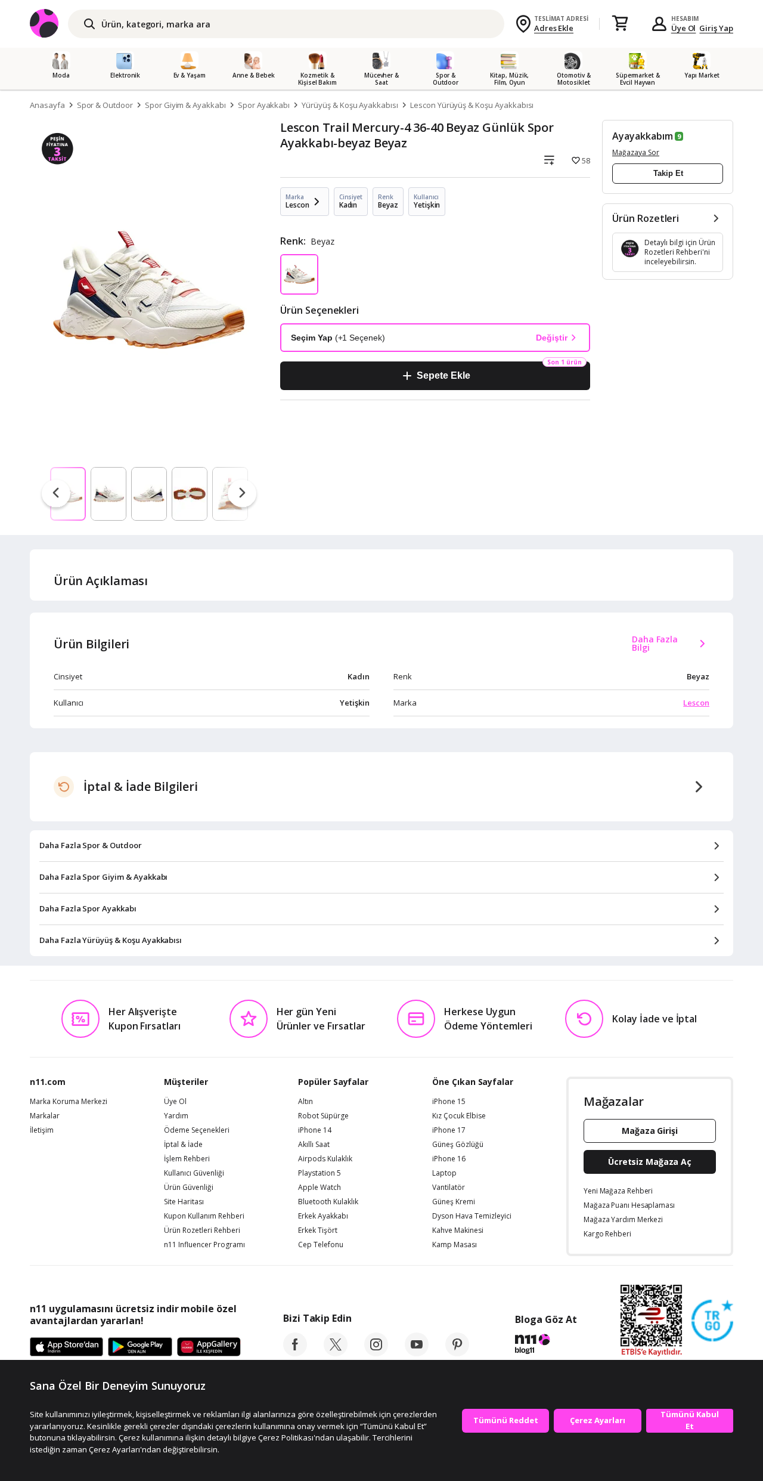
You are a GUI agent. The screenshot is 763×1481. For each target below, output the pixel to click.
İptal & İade (183, 1144)
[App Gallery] (209, 1347)
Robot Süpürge (323, 1116)
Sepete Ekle (443, 375)
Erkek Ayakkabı (323, 1216)
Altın (305, 1101)
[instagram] (376, 1352)
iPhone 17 (449, 1130)
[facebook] (295, 1352)
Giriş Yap (716, 28)
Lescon (696, 702)
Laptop (444, 1173)
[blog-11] (545, 1346)
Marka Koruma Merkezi (68, 1101)
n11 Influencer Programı (204, 1245)
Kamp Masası (454, 1245)
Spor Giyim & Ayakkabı (185, 105)
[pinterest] (457, 1352)
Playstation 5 (319, 1173)
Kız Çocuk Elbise (459, 1116)
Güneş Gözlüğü (457, 1144)
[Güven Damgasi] (712, 1321)
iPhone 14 (314, 1130)
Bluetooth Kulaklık (328, 1202)
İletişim (42, 1130)
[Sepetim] (620, 24)
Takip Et (668, 173)
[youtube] (417, 1352)
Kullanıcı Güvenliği (194, 1173)
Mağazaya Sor (635, 152)
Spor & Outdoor (105, 105)
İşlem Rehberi (187, 1159)
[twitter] (336, 1352)
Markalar (45, 1116)
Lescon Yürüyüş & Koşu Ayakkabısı (472, 105)
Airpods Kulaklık (325, 1159)
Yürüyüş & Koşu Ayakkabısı (350, 105)
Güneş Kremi (453, 1202)
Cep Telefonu (320, 1245)
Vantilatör (448, 1187)
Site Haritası (184, 1202)
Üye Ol (683, 28)
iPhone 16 (449, 1159)
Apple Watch (319, 1187)
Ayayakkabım (642, 136)
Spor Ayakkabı (264, 105)
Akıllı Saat (314, 1144)
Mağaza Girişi (650, 1130)
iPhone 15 (449, 1101)
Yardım (176, 1116)
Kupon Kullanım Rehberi (204, 1216)
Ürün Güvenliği (188, 1187)
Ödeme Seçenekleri (196, 1130)
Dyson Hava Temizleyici (471, 1216)
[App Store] (66, 1347)
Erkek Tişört (317, 1230)
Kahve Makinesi (457, 1230)
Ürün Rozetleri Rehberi (202, 1230)
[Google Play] (140, 1347)
